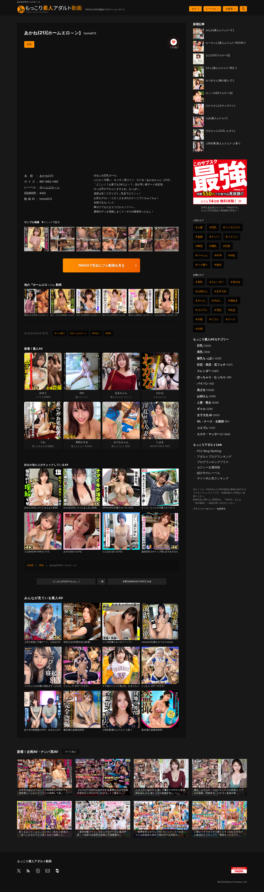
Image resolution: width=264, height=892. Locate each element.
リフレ (215, 319)
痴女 (218, 264)
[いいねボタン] (173, 42)
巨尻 (227, 245)
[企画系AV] (57, 871)
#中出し (96, 333)
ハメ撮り (203, 264)
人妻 (200, 227)
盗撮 (200, 236)
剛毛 (200, 245)
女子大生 (221, 291)
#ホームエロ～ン (78, 333)
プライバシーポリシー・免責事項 (209, 508)
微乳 (213, 245)
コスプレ (203, 309)
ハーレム (203, 255)
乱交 (232, 309)
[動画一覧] (38, 871)
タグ (194, 8)
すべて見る (70, 751)
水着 (200, 319)
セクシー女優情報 (208, 467)
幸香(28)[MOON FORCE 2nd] (137, 581)
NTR (219, 255)
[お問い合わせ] (47, 871)
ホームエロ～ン (50, 187)
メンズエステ (232, 227)
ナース (231, 319)
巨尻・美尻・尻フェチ (215, 364)
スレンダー (217, 281)
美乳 (200, 281)
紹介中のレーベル (208, 473)
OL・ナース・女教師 (213, 421)
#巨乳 (108, 333)
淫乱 (218, 309)
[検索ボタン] (243, 8)
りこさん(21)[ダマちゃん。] (66, 581)
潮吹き (234, 300)
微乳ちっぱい (209, 358)
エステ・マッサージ (213, 434)
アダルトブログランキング (214, 456)
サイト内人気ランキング (213, 478)
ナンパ (215, 236)
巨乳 (29, 44)
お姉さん (203, 291)
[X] (19, 871)
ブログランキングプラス (213, 462)
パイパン (233, 236)
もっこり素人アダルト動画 (34, 861)
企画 (200, 328)
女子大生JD (208, 415)
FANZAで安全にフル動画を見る (101, 265)
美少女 (236, 281)
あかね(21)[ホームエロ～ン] (60, 32)
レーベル (211, 8)
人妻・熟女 (208, 402)
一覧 (101, 581)
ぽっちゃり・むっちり (214, 377)
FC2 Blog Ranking (209, 451)
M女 (232, 255)
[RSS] (28, 871)
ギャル (201, 300)
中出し (217, 300)
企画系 (229, 8)
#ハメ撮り (60, 333)
